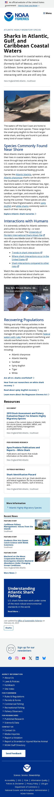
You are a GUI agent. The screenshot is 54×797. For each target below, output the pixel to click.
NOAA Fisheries (27, 793)
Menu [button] (49, 13)
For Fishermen (9, 693)
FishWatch (10, 685)
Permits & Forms (13, 700)
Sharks (8, 628)
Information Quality (39, 780)
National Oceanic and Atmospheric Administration (26, 790)
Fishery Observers (13, 711)
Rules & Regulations (14, 696)
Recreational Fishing (15, 707)
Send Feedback (13, 753)
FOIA (26, 780)
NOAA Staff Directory (15, 745)
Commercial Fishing (14, 703)
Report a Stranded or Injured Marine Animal (26, 741)
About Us (9, 677)
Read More (13, 611)
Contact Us (7, 727)
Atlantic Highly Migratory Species (22, 30)
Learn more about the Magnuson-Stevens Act (25, 394)
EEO (19, 780)
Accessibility (10, 780)
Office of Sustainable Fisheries (30, 620)
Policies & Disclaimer (15, 783)
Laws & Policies (12, 681)
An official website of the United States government (24, 4)
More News (9, 573)
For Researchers (10, 715)
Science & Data (12, 722)
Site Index (9, 688)
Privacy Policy (32, 783)
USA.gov (44, 783)
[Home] (15, 16)
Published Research (14, 719)
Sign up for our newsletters (26, 649)
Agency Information (12, 674)
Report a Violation (13, 737)
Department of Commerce (26, 787)
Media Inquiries (12, 734)
